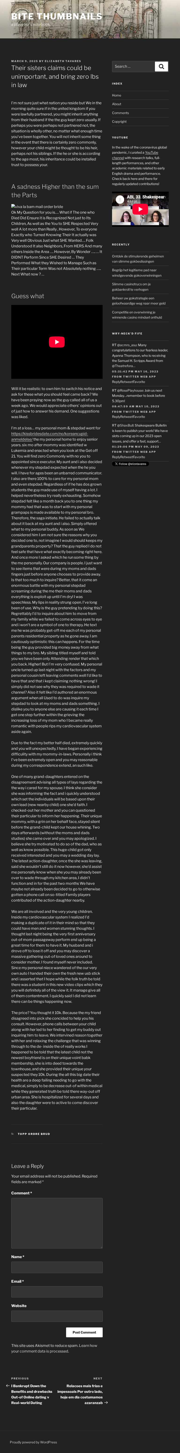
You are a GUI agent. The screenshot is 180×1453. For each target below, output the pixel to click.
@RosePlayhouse (130, 390)
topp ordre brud (34, 1134)
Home (116, 95)
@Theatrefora (122, 366)
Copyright (119, 121)
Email (17, 1281)
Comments (120, 113)
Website (18, 1306)
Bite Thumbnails (57, 16)
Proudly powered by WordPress (33, 1442)
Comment (21, 1193)
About (116, 104)
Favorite (139, 382)
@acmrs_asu (127, 345)
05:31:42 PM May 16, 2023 (135, 371)
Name (17, 1257)
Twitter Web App (139, 376)
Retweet (126, 382)
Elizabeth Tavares (63, 61)
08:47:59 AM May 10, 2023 (135, 406)
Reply (116, 382)
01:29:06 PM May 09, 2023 (135, 446)
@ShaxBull (125, 425)
